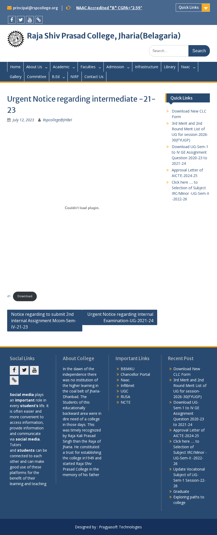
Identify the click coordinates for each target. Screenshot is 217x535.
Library (169, 66)
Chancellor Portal (135, 374)
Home (15, 66)
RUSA (125, 396)
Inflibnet (127, 385)
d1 (9, 296)
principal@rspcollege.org (35, 8)
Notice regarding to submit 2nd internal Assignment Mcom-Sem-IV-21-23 (43, 320)
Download (24, 296)
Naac (185, 66)
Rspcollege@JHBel (57, 119)
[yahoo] (39, 20)
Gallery (15, 76)
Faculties (88, 66)
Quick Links (189, 7)
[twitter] (21, 20)
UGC (124, 391)
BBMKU (127, 368)
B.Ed (56, 76)
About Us (34, 66)
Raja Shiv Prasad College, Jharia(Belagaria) (104, 36)
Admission (115, 66)
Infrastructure (146, 66)
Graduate (181, 491)
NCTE (125, 402)
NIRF (74, 76)
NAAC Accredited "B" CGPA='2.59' (109, 8)
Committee (36, 76)
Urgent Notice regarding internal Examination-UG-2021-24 (120, 317)
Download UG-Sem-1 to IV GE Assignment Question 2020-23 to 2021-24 (188, 413)
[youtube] (30, 20)
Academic (61, 66)
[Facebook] (12, 20)
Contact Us (93, 76)
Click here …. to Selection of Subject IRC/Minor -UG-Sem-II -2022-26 (190, 452)
